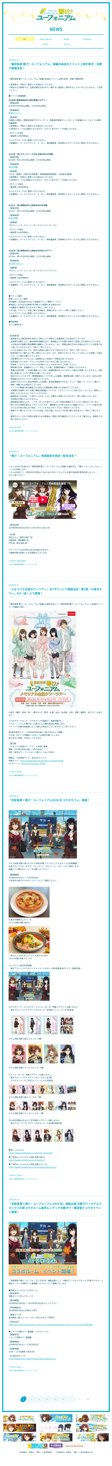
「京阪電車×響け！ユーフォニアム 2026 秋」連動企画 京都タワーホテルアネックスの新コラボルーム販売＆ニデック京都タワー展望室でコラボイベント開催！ (55, 1208)
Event (45, 43)
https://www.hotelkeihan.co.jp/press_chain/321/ (31, 1152)
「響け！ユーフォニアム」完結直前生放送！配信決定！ (43, 456)
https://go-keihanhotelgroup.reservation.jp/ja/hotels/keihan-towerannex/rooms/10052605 (51, 1324)
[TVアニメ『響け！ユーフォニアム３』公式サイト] (56, 1418)
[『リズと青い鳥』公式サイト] (56, 1427)
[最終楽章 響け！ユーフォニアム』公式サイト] (19, 1418)
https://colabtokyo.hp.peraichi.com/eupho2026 (41, 760)
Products (87, 39)
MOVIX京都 (13, 167)
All (24, 39)
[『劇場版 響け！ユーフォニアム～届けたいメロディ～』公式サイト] (92, 1427)
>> (88, 1399)
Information (45, 39)
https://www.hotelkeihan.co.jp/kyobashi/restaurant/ (32, 1167)
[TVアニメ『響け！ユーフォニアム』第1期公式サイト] (92, 1437)
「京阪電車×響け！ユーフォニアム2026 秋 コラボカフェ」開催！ (49, 800)
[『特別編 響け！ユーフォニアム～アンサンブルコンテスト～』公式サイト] (92, 1418)
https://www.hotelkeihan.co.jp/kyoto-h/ (27, 1160)
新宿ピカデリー (15, 113)
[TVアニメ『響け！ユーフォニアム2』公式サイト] (19, 1437)
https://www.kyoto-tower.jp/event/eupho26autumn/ (32, 1358)
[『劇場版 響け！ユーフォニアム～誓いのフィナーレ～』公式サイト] (19, 1427)
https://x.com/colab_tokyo (33, 763)
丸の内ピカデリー (16, 263)
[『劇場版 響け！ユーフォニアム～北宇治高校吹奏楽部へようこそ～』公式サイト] (56, 1437)
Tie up (66, 43)
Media (66, 39)
